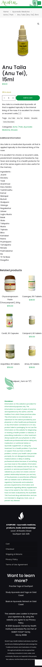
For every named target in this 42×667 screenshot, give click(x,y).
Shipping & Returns (14, 554)
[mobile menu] (39, 3)
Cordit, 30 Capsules (10, 333)
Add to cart (27, 98)
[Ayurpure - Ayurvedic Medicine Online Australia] (9, 3)
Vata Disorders (8, 122)
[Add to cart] (18, 275)
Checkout (10, 549)
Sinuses (14, 130)
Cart (8, 544)
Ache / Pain (8, 15)
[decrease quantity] (4, 98)
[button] (38, 24)
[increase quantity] (13, 98)
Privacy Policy (12, 559)
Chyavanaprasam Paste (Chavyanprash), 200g (10, 299)
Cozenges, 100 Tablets (32, 296)
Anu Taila (11, 118)
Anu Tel (19, 118)
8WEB (24, 635)
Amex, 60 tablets (32, 364)
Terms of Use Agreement (17, 564)
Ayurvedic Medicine (21, 11)
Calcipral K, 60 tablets (31, 333)
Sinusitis (34, 118)
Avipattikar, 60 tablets (10, 364)
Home (6, 11)
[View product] (18, 278)
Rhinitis (26, 118)
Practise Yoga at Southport (21, 586)
